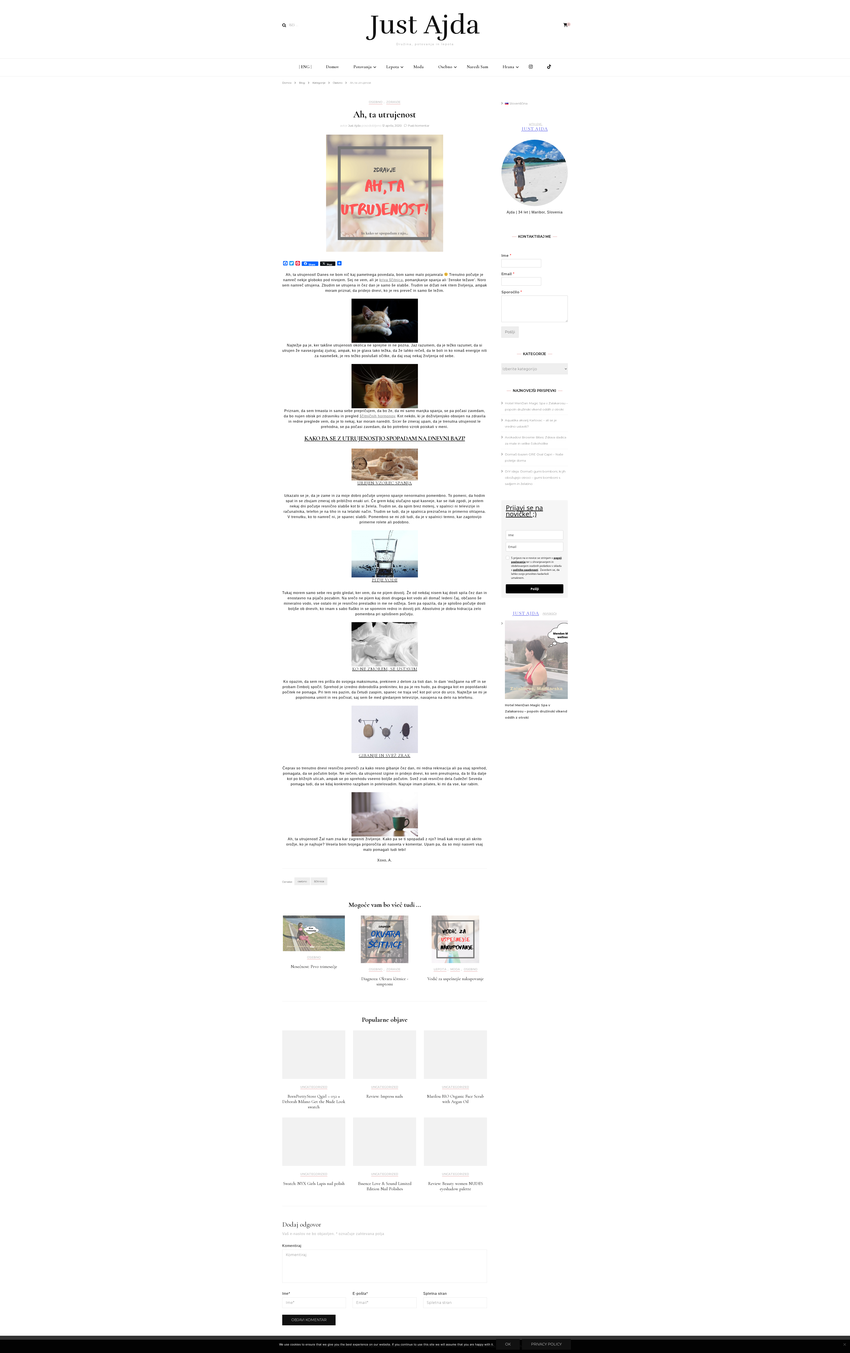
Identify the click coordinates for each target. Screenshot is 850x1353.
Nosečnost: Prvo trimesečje (314, 966)
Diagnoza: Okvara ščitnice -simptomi (384, 981)
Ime (286, 1293)
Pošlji (510, 332)
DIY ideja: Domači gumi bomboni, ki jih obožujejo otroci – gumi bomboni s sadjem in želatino (535, 477)
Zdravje (393, 102)
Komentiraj (291, 1246)
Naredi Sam (477, 67)
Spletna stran (435, 1293)
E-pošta (360, 1293)
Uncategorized (313, 1087)
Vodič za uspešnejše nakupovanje (455, 978)
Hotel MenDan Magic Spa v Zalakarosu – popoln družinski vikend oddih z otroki (536, 711)
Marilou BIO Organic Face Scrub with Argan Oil (455, 1099)
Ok (508, 1344)
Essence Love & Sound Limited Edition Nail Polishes (384, 1186)
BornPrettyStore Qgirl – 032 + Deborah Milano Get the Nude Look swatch (313, 1102)
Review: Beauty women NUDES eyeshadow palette (455, 1186)
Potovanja (363, 67)
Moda (418, 67)
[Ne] (844, 1344)
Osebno (445, 67)
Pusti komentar (418, 125)
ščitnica (319, 881)
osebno (302, 881)
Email (507, 274)
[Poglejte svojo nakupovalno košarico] (565, 25)
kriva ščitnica (391, 280)
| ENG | (305, 67)
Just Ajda (425, 24)
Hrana (508, 67)
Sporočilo (511, 292)
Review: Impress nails (384, 1096)
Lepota (392, 67)
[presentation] (536, 659)
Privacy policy (546, 1344)
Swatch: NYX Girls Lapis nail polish (314, 1183)
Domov (332, 67)
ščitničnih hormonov (377, 416)
